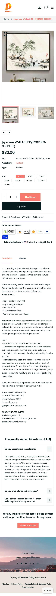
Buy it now (21, 206)
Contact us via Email (28, 525)
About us (5, 584)
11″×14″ (30, 176)
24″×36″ (7, 184)
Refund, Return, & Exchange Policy (38, 584)
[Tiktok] (34, 563)
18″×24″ (29, 180)
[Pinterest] (38, 563)
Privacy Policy (16, 584)
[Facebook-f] (18, 563)
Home (6, 19)
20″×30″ (41, 180)
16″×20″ (18, 180)
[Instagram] (30, 563)
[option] (28, 56)
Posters (19, 167)
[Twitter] (21, 563)
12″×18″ (7, 180)
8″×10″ (20, 176)
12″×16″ (41, 176)
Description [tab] (7, 258)
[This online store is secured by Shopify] (9, 231)
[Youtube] (26, 563)
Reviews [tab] (22, 258)
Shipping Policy (28, 587)
